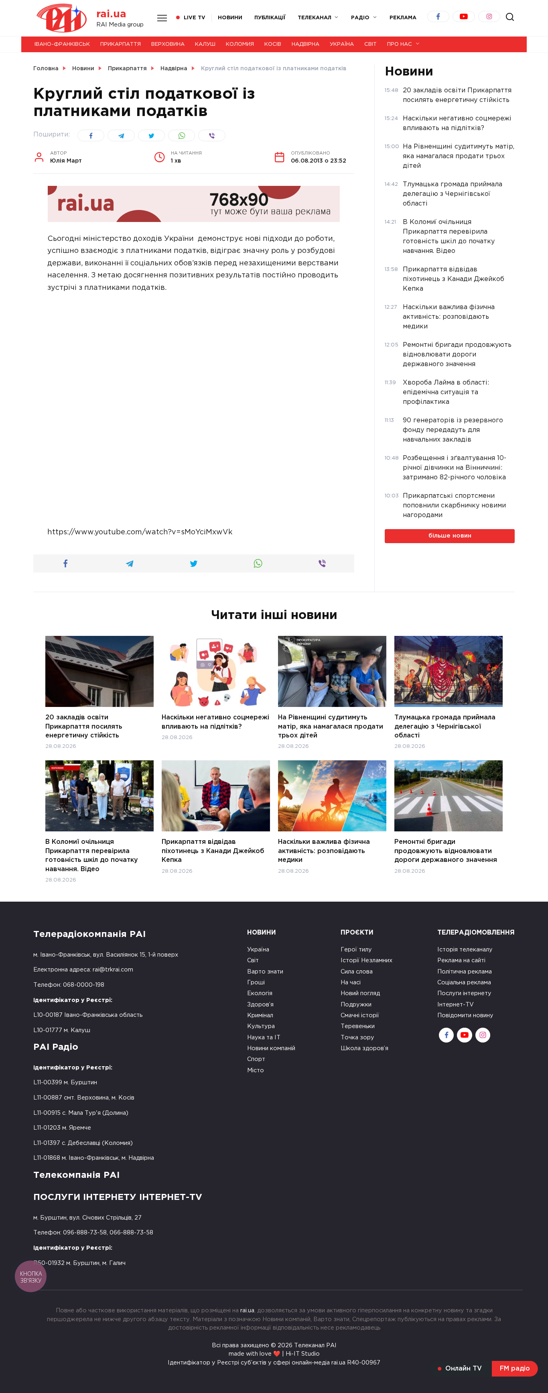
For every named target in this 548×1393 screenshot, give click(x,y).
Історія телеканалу (465, 949)
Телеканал (314, 18)
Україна (342, 44)
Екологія (259, 993)
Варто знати (265, 971)
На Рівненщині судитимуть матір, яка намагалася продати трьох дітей (330, 727)
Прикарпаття (120, 44)
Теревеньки (358, 1026)
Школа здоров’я (364, 1048)
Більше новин (449, 535)
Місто (255, 1070)
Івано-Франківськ (62, 44)
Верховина (168, 44)
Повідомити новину (465, 1015)
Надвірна (305, 44)
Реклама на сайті (461, 960)
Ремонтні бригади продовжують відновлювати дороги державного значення (445, 851)
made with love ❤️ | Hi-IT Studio (274, 1353)
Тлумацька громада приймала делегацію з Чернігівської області (444, 727)
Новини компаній (271, 1048)
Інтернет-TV (455, 1004)
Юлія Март (66, 157)
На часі (351, 982)
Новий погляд (360, 993)
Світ (370, 44)
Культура (261, 1026)
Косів (272, 44)
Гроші (256, 982)
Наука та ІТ (263, 1037)
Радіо (360, 18)
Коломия (240, 44)
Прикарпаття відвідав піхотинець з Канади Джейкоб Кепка (213, 851)
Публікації (270, 18)
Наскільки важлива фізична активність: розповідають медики (324, 851)
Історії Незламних (366, 960)
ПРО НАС (399, 44)
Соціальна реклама (464, 982)
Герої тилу (356, 949)
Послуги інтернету (464, 993)
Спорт (256, 1059)
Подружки (356, 1004)
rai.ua (111, 14)
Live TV (194, 18)
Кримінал (260, 1015)
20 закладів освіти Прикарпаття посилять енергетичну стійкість (83, 727)
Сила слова (357, 971)
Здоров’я (260, 1004)
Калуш (205, 44)
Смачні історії (360, 1015)
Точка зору (357, 1037)
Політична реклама (464, 971)
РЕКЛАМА (403, 18)
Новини (230, 18)
